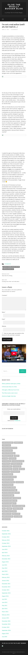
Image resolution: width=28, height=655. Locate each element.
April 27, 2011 (5, 29)
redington (9, 508)
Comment (4, 295)
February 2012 (6, 577)
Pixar (4, 508)
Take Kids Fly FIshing (7, 275)
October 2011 (5, 590)
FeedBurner (17, 420)
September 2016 (6, 533)
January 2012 (5, 580)
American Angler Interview (9, 396)
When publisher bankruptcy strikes (11, 383)
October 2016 (5, 530)
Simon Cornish (16, 513)
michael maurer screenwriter (9, 476)
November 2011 (6, 586)
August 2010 (5, 633)
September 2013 (6, 546)
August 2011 (5, 596)
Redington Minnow (17, 508)
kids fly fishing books (7, 474)
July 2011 (4, 599)
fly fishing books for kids (17, 461)
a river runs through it (8, 442)
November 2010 (6, 624)
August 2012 (5, 561)
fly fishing (5, 458)
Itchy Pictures (6, 471)
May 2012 (4, 568)
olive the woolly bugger (8, 495)
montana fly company (8, 479)
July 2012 (4, 565)
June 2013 (4, 549)
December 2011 (6, 583)
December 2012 (6, 558)
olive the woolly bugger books (9, 500)
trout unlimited (18, 516)
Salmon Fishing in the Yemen (9, 511)
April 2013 (4, 552)
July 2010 (4, 636)
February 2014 (6, 540)
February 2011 (6, 614)
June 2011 (4, 602)
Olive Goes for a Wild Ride (9, 487)
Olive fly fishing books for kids (11, 266)
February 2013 (6, 555)
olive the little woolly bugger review (11, 492)
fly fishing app (12, 458)
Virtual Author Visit (8, 269)
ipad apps (22, 469)
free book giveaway (7, 469)
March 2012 (5, 574)
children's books (6, 445)
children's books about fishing (9, 447)
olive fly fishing (19, 482)
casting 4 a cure (18, 442)
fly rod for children (7, 466)
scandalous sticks (7, 513)
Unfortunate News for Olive (9, 386)
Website (4, 326)
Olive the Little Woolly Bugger (9, 490)
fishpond (17, 455)
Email (3, 319)
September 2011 (6, 593)
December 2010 (6, 621)
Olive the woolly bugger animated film (11, 498)
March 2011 (5, 611)
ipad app (16, 469)
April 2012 (4, 571)
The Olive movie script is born (10, 393)
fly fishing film (6, 463)
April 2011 (4, 608)
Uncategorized (8, 263)
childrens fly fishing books (9, 453)
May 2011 (4, 605)
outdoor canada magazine (18, 505)
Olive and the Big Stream (8, 482)
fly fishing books (6, 461)
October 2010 (5, 627)
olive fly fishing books (8, 484)
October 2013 (5, 543)
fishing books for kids (8, 455)
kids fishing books (15, 471)
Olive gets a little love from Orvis (10, 389)
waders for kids (6, 519)
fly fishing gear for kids (16, 463)
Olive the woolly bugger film (9, 503)
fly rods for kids (17, 466)
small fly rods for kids (8, 516)
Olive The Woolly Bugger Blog (14, 7)
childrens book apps (7, 450)
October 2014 (5, 537)
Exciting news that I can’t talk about (10, 281)
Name (4, 312)
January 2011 (5, 618)
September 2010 (6, 630)
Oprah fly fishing (6, 505)
